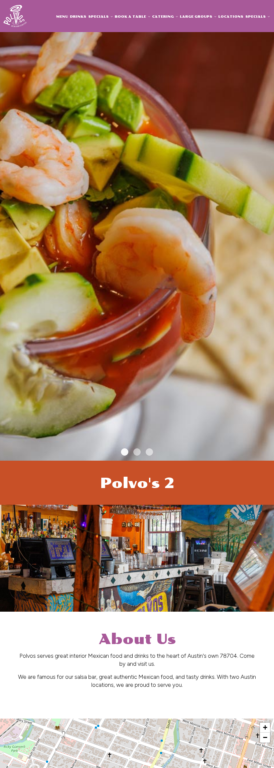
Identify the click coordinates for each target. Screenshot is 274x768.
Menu (62, 16)
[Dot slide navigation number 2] (137, 452)
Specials (99, 16)
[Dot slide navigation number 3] (149, 452)
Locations (230, 16)
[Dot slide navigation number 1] (124, 452)
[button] (269, 456)
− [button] (265, 737)
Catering (163, 16)
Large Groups (196, 16)
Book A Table (131, 16)
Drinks (78, 16)
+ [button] (265, 727)
